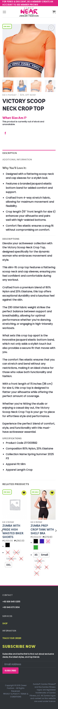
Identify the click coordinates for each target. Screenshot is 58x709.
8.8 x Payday (9, 95)
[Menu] (4, 12)
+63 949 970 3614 (11, 607)
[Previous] (7, 50)
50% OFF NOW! (28, 95)
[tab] (29, 153)
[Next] (50, 50)
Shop (4, 623)
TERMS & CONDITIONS (19, 695)
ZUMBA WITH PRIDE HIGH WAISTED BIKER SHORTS (12, 531)
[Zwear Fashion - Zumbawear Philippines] (29, 12)
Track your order (11, 638)
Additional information (17, 160)
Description (9, 153)
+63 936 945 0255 (11, 601)
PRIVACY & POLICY (11, 693)
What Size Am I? (14, 118)
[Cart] (54, 11)
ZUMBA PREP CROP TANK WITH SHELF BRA (42, 529)
